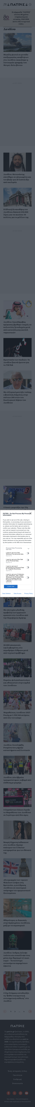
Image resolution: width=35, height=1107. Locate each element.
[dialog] (17, 553)
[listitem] (17, 548)
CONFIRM (10, 586)
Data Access (17, 593)
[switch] (27, 553)
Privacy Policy (28, 593)
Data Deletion (6, 593)
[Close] (31, 514)
